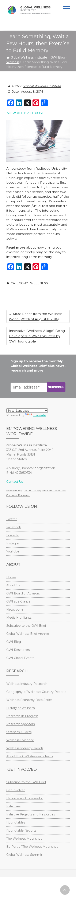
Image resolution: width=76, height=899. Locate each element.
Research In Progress (22, 716)
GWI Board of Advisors (23, 593)
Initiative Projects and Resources (30, 814)
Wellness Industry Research (26, 684)
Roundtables (15, 822)
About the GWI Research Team (29, 756)
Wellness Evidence (20, 740)
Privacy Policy (14, 490)
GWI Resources (18, 650)
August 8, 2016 (31, 92)
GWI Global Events (20, 658)
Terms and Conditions (54, 490)
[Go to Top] (65, 890)
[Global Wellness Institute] (29, 10)
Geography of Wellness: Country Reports (36, 692)
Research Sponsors (20, 724)
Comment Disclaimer (18, 495)
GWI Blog (13, 642)
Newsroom (14, 609)
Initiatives (13, 806)
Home (11, 577)
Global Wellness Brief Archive (27, 634)
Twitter (11, 519)
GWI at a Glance (18, 601)
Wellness (39, 283)
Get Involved (15, 790)
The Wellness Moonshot (24, 838)
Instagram (14, 543)
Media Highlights (18, 617)
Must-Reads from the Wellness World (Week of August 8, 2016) (35, 316)
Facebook (13, 527)
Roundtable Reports (21, 830)
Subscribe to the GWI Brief (26, 626)
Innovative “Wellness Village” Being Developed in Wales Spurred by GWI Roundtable (37, 336)
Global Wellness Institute (42, 86)
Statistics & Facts (18, 732)
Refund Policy (32, 490)
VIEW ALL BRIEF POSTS (26, 113)
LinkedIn (12, 535)
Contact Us (14, 482)
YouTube (12, 551)
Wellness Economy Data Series (29, 700)
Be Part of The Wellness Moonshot (32, 847)
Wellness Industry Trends (24, 748)
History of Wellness (20, 708)
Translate (39, 415)
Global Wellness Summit (24, 855)
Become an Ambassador (24, 798)
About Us (13, 585)
